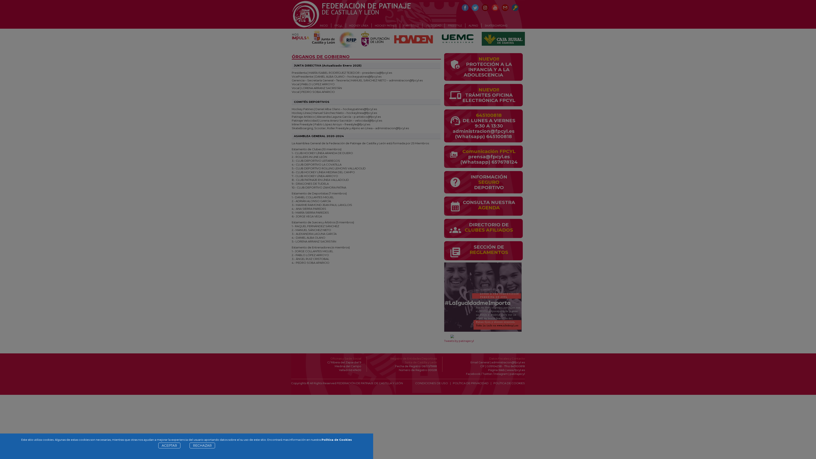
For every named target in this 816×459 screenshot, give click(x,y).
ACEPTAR (169, 445)
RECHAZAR (202, 445)
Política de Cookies (337, 439)
